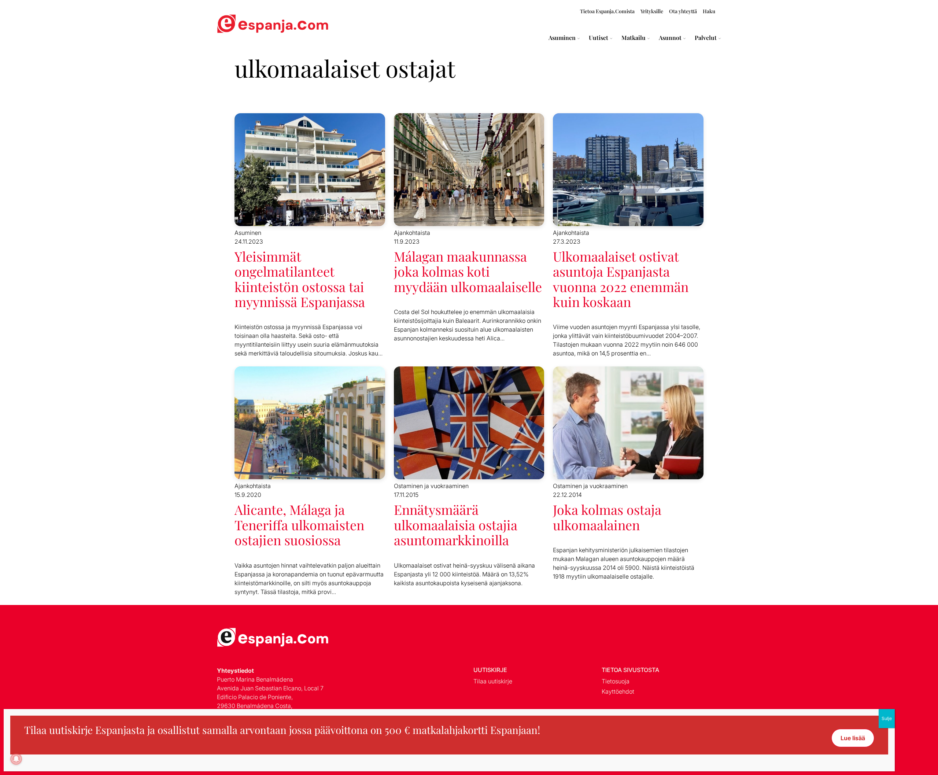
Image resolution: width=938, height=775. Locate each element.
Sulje (887, 718)
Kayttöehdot (618, 691)
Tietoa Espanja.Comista (607, 11)
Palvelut (706, 38)
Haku (709, 11)
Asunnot (670, 38)
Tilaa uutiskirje (492, 681)
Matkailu (633, 38)
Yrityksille (651, 11)
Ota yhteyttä (683, 11)
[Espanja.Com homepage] (234, 25)
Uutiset (598, 38)
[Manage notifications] (16, 759)
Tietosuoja (615, 681)
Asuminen (562, 38)
